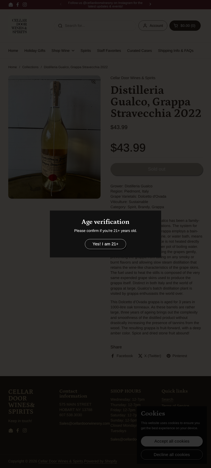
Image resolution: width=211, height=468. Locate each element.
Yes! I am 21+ (105, 244)
